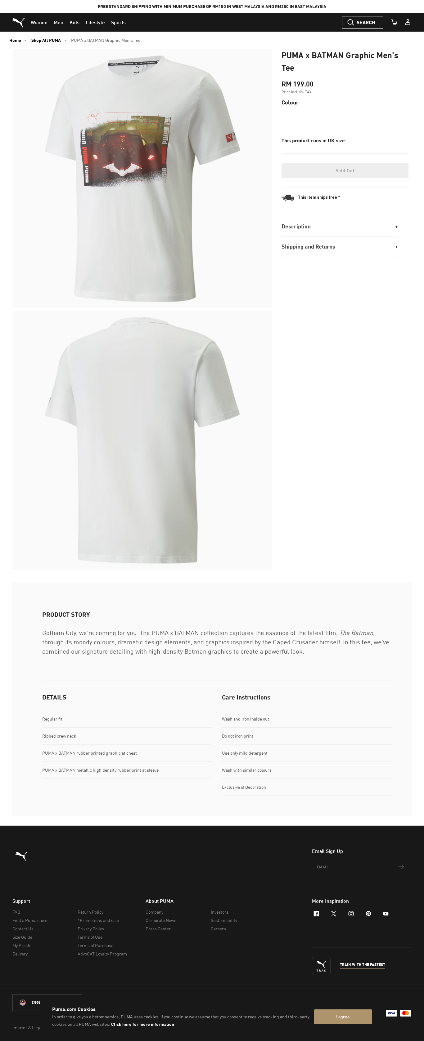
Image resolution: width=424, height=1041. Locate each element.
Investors (219, 912)
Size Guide (22, 937)
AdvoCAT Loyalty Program (102, 953)
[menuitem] (39, 22)
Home (15, 40)
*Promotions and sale (98, 920)
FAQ (16, 912)
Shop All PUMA (46, 40)
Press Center (158, 928)
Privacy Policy (91, 928)
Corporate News (161, 920)
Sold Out (345, 170)
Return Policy (90, 912)
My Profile (21, 945)
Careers (218, 928)
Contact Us (23, 928)
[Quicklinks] (408, 22)
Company (154, 912)
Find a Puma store (29, 920)
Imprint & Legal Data (32, 1027)
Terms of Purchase (95, 945)
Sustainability (224, 920)
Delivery (20, 953)
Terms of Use (90, 937)
